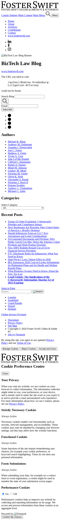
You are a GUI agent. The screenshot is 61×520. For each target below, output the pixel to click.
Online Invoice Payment (13, 314)
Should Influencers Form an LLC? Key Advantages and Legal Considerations (28, 234)
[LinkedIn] (9, 116)
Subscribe (7, 109)
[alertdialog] (30, 436)
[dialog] (30, 344)
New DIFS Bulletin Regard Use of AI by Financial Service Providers (29, 249)
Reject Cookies (29, 349)
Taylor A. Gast (15, 156)
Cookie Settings (9, 15)
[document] (30, 436)
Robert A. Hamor (17, 165)
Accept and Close (47, 349)
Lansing (12, 297)
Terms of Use (24, 343)
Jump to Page (8, 288)
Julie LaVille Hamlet (18, 159)
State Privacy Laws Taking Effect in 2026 (29, 259)
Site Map (12, 325)
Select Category (9, 204)
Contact (12, 32)
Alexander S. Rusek (18, 179)
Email (4, 106)
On (7, 494)
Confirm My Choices (12, 517)
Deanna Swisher (16, 185)
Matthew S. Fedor (17, 153)
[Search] (48, 15)
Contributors (14, 29)
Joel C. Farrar (15, 150)
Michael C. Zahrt (16, 191)
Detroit (11, 306)
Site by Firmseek (16, 334)
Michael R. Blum (17, 141)
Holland (12, 309)
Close (5, 373)
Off (15, 494)
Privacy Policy (15, 323)
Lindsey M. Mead (17, 170)
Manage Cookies (10, 349)
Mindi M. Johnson (17, 167)
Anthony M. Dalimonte (20, 144)
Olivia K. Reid (15, 176)
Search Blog (7, 96)
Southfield (13, 300)
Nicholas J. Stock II (18, 182)
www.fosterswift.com (19, 35)
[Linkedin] (9, 42)
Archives (12, 27)
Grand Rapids (15, 303)
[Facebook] (9, 46)
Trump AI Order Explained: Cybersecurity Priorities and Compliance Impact (29, 223)
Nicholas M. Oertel (17, 173)
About (11, 24)
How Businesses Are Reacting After (33, 229)
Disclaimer (13, 320)
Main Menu (39, 15)
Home (11, 21)
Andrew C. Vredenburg (20, 188)
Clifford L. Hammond (19, 162)
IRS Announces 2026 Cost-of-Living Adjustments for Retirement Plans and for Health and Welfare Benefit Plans (33, 265)
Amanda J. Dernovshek (20, 147)
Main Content (25, 15)
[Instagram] (9, 50)
